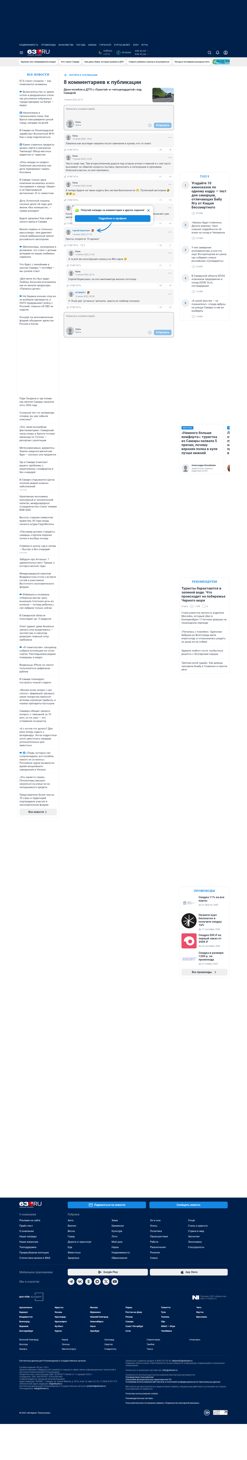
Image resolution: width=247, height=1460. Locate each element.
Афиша (92, 45)
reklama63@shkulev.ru (182, 1361)
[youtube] (114, 1281)
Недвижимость (28, 45)
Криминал (118, 1225)
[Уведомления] (218, 52)
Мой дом (117, 1241)
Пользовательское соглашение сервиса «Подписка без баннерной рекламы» (162, 1403)
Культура (117, 1231)
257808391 (80, 292)
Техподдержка (27, 1247)
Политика (156, 1231)
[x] (106, 1281)
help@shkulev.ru (41, 1388)
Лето (114, 1236)
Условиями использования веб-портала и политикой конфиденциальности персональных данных (173, 1382)
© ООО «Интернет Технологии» (35, 1413)
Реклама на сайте (29, 1220)
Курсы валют (122, 45)
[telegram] (71, 1281)
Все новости (38, 74)
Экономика (195, 1241)
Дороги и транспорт (79, 1241)
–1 (170, 245)
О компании (26, 1231)
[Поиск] (209, 52)
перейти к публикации (83, 75)
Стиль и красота (198, 1225)
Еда (70, 1247)
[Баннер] (224, 62)
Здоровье (73, 1257)
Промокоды (48, 45)
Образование (119, 1257)
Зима (115, 1220)
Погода (81, 45)
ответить (72, 150)
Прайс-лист (26, 1225)
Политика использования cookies (142, 1393)
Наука (115, 1247)
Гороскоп (105, 45)
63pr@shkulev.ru (170, 1370)
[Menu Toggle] (21, 52)
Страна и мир (196, 1231)
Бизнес (72, 1225)
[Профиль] (226, 52)
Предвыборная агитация (34, 1252)
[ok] (88, 1281)
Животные (74, 1252)
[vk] (79, 1281)
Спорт (191, 1220)
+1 (160, 176)
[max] (97, 1281)
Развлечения (158, 1247)
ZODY (136, 45)
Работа (154, 1241)
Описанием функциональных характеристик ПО (148, 1379)
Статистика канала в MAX (34, 1257)
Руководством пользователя (140, 1377)
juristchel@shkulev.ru (96, 1386)
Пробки (124, 52)
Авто (71, 1220)
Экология (193, 1236)
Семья (154, 1257)
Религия (155, 1252)
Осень (153, 1225)
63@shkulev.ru (55, 1384)
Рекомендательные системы (139, 1398)
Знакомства (66, 45)
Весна (71, 1231)
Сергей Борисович (81, 230)
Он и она (155, 1220)
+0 (160, 149)
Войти (78, 125)
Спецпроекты (196, 1247)
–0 (170, 149)
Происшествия (159, 1236)
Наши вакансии (28, 1241)
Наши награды (28, 1236)
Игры (144, 45)
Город (71, 1236)
